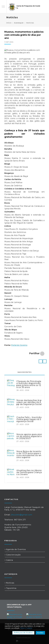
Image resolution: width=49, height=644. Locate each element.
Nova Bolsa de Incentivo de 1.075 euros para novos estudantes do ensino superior (28, 454)
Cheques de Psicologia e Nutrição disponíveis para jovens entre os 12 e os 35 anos (28, 384)
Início (8, 23)
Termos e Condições (26, 628)
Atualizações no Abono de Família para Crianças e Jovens (29, 472)
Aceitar (40, 633)
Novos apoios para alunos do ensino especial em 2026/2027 (29, 436)
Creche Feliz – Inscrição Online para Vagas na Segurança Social (29, 419)
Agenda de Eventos (16, 549)
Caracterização (13, 555)
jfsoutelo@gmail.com (21, 515)
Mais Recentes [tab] (25, 372)
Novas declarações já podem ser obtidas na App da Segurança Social (29, 402)
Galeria (9, 560)
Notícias (30, 23)
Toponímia (11, 588)
